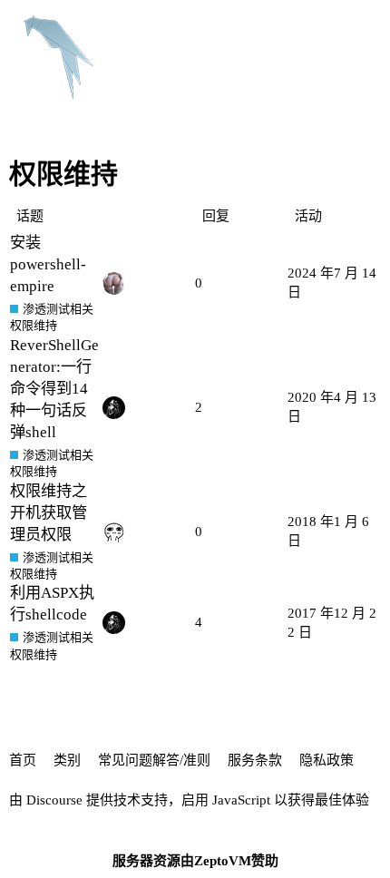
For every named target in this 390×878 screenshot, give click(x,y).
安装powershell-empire (48, 264)
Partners (225, 27)
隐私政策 (326, 760)
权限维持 (33, 325)
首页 (22, 760)
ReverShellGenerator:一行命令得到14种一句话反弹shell (54, 389)
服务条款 (255, 760)
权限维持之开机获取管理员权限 (48, 513)
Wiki (289, 27)
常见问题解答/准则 (154, 760)
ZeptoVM (222, 861)
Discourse (54, 800)
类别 (67, 760)
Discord (352, 27)
